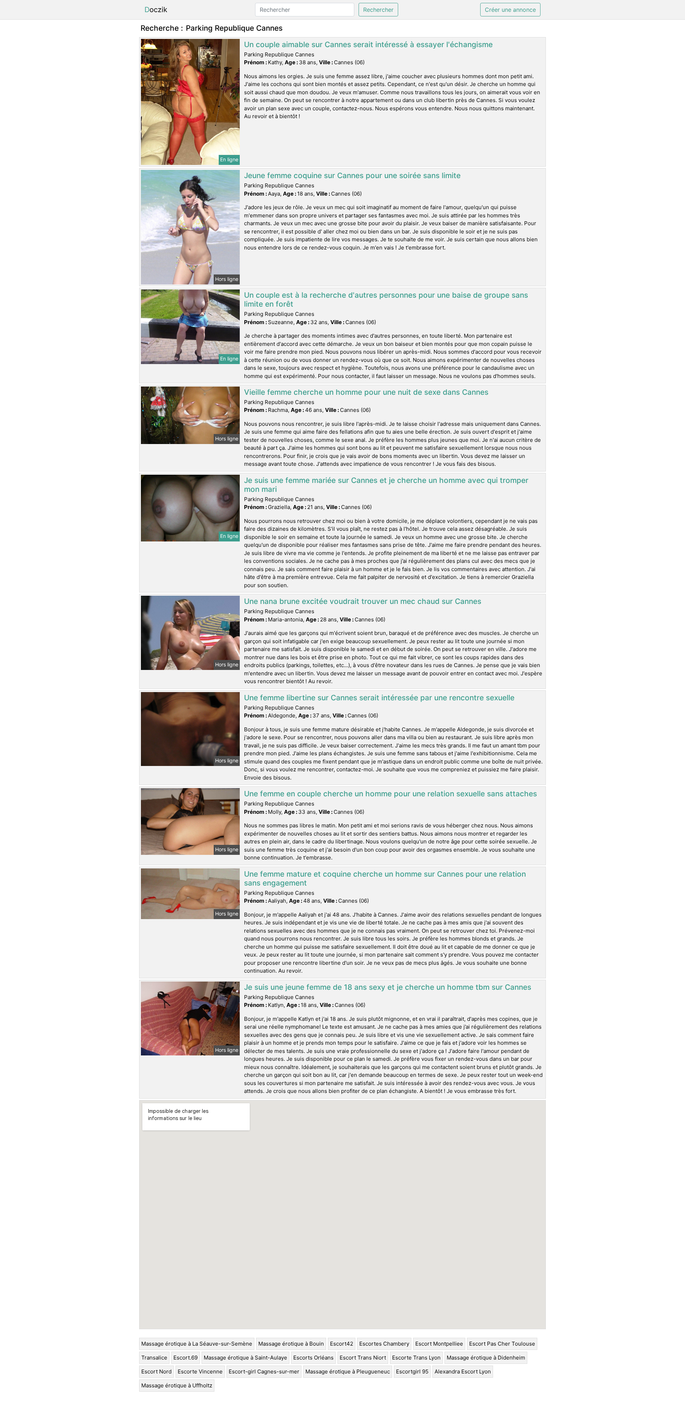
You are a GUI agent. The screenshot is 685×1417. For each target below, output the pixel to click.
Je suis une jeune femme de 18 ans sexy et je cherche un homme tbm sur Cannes (387, 987)
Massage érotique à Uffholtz (176, 1385)
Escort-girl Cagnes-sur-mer (264, 1371)
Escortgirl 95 (412, 1371)
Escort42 (341, 1343)
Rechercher (378, 9)
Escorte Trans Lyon (416, 1357)
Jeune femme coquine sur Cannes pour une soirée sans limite (352, 175)
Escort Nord (156, 1371)
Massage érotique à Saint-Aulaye (245, 1357)
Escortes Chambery (384, 1343)
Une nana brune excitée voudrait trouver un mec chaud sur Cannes (362, 601)
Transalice (154, 1357)
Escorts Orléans (313, 1357)
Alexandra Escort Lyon (463, 1371)
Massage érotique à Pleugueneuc (347, 1371)
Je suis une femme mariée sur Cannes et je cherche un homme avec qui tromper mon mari (386, 485)
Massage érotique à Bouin (291, 1343)
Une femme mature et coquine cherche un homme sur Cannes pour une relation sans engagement (385, 878)
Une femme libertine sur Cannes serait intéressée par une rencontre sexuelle (379, 697)
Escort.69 (185, 1357)
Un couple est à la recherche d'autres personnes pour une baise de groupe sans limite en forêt (386, 299)
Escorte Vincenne (200, 1371)
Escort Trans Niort (363, 1357)
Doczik (155, 9)
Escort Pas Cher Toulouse (502, 1343)
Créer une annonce (510, 9)
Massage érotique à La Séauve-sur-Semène (196, 1343)
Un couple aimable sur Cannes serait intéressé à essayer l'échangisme (368, 44)
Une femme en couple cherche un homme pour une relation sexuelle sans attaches (390, 793)
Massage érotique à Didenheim (486, 1357)
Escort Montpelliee (439, 1343)
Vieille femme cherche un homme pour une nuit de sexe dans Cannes (366, 392)
